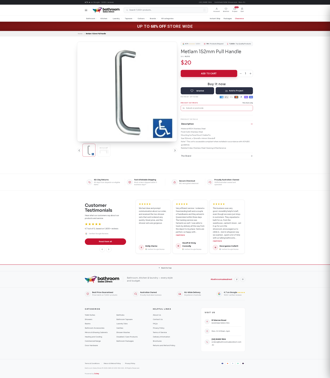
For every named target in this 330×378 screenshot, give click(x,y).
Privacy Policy (158, 328)
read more (180, 235)
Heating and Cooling (93, 337)
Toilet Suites (90, 315)
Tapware (128, 19)
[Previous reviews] (102, 249)
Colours (141, 19)
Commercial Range (93, 341)
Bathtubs (120, 315)
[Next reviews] (109, 249)
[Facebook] (236, 279)
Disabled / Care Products (127, 337)
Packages (228, 19)
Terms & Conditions (92, 363)
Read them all (105, 241)
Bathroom (90, 19)
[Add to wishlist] (197, 90)
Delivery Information (161, 337)
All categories (167, 19)
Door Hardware (91, 345)
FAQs (155, 324)
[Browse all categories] (86, 10)
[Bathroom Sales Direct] (106, 10)
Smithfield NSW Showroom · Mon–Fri (229, 2)
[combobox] (218, 108)
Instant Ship (215, 19)
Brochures (157, 341)
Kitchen (103, 19)
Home (80, 34)
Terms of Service (160, 332)
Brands (153, 19)
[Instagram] (242, 279)
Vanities (119, 328)
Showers (88, 319)
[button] (242, 10)
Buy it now (217, 84)
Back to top (166, 268)
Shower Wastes (123, 332)
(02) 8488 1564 (205, 2)
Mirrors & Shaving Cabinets (96, 332)
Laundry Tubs (122, 324)
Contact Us (158, 319)
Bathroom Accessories (94, 328)
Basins (87, 324)
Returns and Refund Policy (164, 345)
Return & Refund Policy (112, 363)
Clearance (239, 19)
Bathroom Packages (125, 341)
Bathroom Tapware (124, 319)
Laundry (116, 19)
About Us (157, 315)
